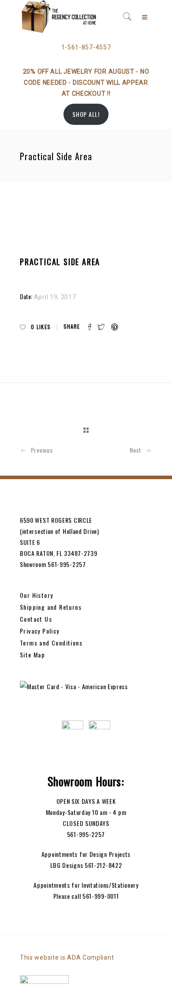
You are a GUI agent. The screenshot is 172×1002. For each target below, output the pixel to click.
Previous (41, 449)
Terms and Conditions (51, 642)
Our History (36, 595)
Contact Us (36, 618)
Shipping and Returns (51, 607)
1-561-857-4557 (86, 47)
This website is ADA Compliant (67, 957)
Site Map (32, 654)
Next (135, 449)
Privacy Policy (40, 630)
